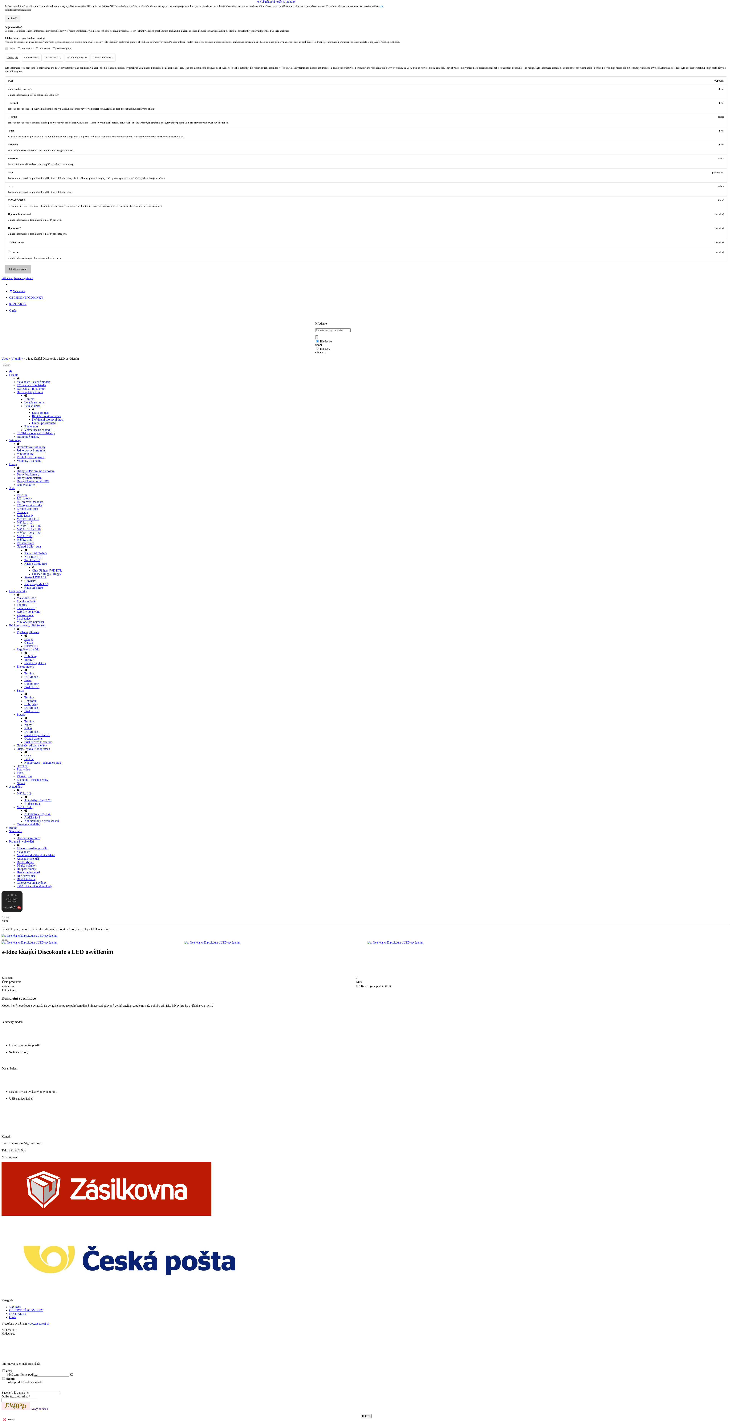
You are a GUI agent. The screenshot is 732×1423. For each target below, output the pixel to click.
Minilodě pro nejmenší (30, 622)
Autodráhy (15, 786)
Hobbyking (31, 704)
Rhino (28, 728)
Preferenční (27, 48)
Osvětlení (22, 766)
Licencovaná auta (27, 508)
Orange (28, 639)
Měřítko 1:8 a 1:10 (28, 519)
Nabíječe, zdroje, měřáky (32, 745)
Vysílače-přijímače (28, 632)
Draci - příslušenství (44, 423)
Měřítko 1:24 (24, 793)
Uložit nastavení (17, 269)
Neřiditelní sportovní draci (47, 419)
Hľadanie (321, 323)
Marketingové (64, 48)
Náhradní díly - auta (29, 546)
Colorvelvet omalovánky (32, 882)
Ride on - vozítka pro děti (32, 848)
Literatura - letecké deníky (32, 779)
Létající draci (32, 405)
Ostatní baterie (33, 738)
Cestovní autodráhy (28, 824)
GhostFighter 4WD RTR (47, 570)
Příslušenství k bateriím (38, 742)
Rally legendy (25, 515)
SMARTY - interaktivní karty (34, 886)
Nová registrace (23, 278)
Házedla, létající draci (30, 392)
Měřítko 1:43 (24, 807)
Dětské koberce (26, 879)
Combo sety (31, 683)
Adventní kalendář (28, 858)
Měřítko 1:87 (24, 539)
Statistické (44, 48)
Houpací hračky (26, 869)
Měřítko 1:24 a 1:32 (29, 532)
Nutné (12, 48)
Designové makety (28, 436)
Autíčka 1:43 (32, 817)
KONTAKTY (17, 304)
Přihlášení (7, 278)
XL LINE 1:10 (33, 556)
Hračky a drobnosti (28, 872)
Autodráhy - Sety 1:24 (37, 800)
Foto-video (23, 769)
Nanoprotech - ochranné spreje (42, 762)
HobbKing (30, 656)
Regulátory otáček (28, 649)
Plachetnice (23, 618)
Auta (12, 488)
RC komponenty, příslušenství (27, 625)
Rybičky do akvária (28, 611)
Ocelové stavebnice (28, 838)
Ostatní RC (31, 646)
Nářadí (21, 783)
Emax (27, 680)
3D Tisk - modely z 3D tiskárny (36, 433)
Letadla (13, 375)
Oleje (27, 755)
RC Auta (22, 495)
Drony (13, 464)
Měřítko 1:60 (24, 536)
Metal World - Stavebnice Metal (36, 855)
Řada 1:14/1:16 (33, 587)
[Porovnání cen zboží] (12, 910)
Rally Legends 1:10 (36, 584)
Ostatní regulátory (35, 663)
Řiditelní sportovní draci (46, 416)
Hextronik (30, 700)
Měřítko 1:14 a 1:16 (29, 526)
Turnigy (29, 659)
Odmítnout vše (12, 10)
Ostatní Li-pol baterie (37, 735)
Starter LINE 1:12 (35, 577)
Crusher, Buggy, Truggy (46, 574)
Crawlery (22, 512)
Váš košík (19, 291)
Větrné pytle (24, 776)
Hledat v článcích (322, 350)
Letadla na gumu (34, 402)
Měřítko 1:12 (24, 522)
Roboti (13, 827)
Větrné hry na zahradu (37, 429)
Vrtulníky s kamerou (29, 460)
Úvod (5, 358)
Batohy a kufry (26, 484)
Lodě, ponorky (18, 591)
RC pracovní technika (30, 501)
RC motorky (24, 498)
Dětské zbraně (25, 862)
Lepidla (29, 759)
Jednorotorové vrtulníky (31, 450)
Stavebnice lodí (26, 608)
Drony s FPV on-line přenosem (36, 471)
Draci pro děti (40, 412)
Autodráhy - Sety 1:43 (37, 814)
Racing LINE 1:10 (35, 563)
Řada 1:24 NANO (35, 553)
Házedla (29, 399)
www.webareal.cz (38, 1323)
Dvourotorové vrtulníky (31, 447)
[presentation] (3, 940)
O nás (12, 310)
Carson (28, 642)
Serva (20, 690)
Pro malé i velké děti (21, 841)
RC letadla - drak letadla (31, 385)
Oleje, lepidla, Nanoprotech (33, 748)
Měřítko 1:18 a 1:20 (29, 529)
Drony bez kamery (28, 474)
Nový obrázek (39, 1408)
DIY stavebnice (26, 875)
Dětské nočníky (26, 865)
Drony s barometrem (29, 477)
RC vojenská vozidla (29, 505)
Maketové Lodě (26, 598)
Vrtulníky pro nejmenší (30, 457)
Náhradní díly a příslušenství (41, 821)
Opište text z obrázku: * (16, 1396)
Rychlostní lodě (26, 601)
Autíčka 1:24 (32, 803)
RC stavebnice (25, 543)
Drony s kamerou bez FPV (33, 481)
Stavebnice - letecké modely (34, 381)
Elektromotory (25, 666)
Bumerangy (31, 426)
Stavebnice (15, 831)
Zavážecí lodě (25, 615)
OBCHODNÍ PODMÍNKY (26, 297)
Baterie (21, 714)
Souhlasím (25, 10)
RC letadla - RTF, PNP (31, 388)
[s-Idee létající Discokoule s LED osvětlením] (366, 935)
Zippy (28, 724)
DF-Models (31, 676)
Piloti (20, 772)
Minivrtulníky (25, 453)
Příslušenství (31, 687)
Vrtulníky (17, 358)
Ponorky (22, 604)
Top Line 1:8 (32, 560)
